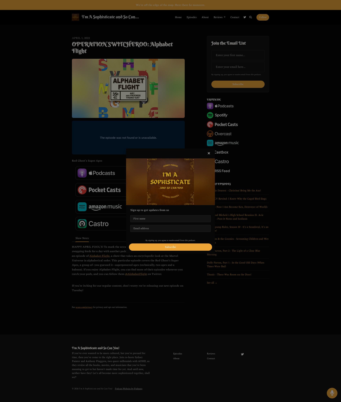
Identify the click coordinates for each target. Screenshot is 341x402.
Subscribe (170, 247)
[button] (209, 153)
